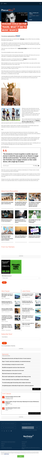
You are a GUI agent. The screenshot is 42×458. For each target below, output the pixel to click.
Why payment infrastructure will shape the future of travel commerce (16, 358)
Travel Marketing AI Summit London (12, 407)
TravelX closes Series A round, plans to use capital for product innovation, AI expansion (7, 317)
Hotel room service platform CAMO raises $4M (28, 324)
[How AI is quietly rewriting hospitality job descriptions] (17, 311)
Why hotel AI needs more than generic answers (12, 373)
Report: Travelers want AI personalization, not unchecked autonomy (16, 361)
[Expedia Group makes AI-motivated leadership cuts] (17, 303)
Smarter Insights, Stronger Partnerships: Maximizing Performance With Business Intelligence (22, 402)
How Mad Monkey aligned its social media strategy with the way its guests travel (21, 204)
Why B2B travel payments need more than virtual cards (13, 367)
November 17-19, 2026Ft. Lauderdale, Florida (9, 398)
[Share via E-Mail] (38, 166)
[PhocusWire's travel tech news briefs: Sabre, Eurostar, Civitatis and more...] (38, 311)
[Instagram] (6, 431)
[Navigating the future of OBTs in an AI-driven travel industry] (21, 214)
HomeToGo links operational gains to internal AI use (7, 203)
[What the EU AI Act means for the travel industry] (7, 214)
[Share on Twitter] (31, 22)
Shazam (25, 59)
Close (21, 456)
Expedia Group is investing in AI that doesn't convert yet (34, 236)
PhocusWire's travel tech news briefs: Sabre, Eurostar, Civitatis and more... (28, 310)
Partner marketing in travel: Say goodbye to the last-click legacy (15, 379)
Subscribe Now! (26, 424)
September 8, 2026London (8, 410)
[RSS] (9, 431)
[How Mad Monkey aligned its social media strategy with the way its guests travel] (21, 197)
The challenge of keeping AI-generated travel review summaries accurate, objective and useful (35, 204)
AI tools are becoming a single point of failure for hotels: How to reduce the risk (7, 326)
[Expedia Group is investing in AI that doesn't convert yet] (35, 230)
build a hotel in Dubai (22, 48)
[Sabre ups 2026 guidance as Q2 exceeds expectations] (21, 230)
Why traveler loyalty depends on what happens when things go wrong (16, 376)
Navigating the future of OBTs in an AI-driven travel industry (20, 221)
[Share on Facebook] (29, 22)
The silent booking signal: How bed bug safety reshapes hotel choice (16, 382)
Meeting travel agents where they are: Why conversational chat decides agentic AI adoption (7, 237)
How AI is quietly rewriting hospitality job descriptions (7, 309)
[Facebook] (2, 431)
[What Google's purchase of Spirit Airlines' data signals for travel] (17, 296)
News (30, 12)
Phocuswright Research (9, 423)
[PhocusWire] (8, 10)
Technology (35, 12)
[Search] (40, 3)
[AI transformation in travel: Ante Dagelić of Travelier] (38, 296)
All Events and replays (34, 413)
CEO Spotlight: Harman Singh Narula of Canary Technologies (35, 221)
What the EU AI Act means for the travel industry (6, 220)
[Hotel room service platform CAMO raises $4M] (38, 325)
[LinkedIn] (4, 431)
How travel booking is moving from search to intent (13, 364)
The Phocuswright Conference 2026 (12, 396)
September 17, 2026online (8, 405)
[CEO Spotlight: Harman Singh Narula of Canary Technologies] (35, 214)
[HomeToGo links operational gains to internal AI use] (7, 197)
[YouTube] (11, 431)
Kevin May (33, 15)
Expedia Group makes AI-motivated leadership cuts (7, 302)
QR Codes (22, 39)
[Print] (36, 22)
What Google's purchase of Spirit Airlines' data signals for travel (7, 295)
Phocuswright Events (9, 427)
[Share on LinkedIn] (33, 22)
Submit (36, 427)
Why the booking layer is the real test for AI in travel (13, 370)
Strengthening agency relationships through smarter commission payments (18, 385)
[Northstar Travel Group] (28, 436)
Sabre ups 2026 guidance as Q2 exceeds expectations (21, 236)
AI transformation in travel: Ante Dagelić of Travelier (27, 295)
